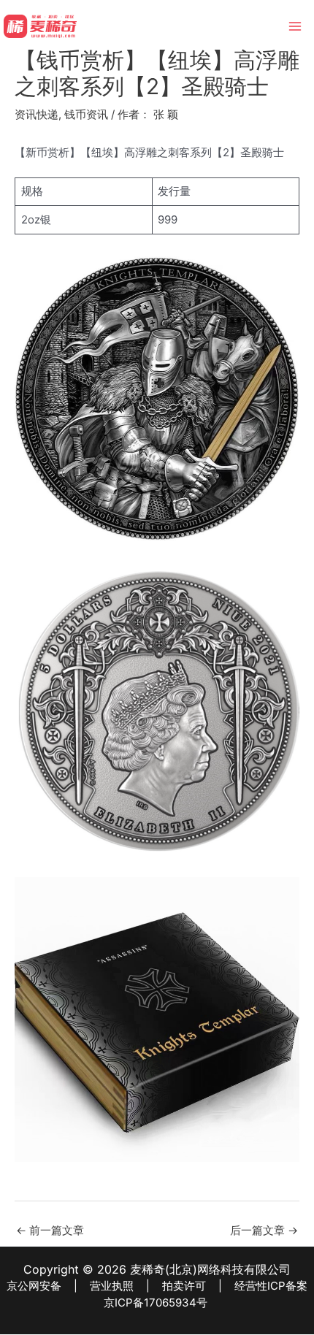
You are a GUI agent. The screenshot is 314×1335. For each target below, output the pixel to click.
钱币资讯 (86, 114)
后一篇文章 (264, 1230)
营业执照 (112, 1286)
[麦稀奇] (40, 26)
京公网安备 (34, 1286)
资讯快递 (36, 114)
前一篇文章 (50, 1230)
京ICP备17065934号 (155, 1302)
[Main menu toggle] (295, 26)
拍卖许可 (184, 1286)
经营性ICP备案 (270, 1286)
